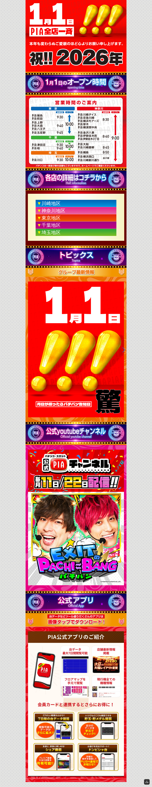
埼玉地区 (49, 232)
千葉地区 (49, 225)
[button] (123, 349)
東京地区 (49, 217)
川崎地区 (49, 203)
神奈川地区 (51, 210)
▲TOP (146, 781)
